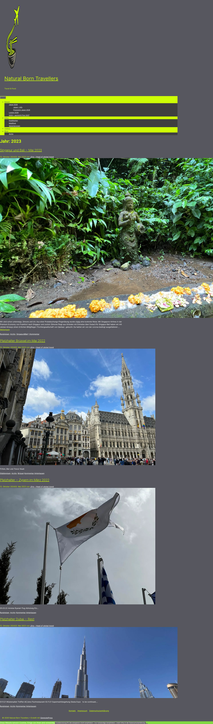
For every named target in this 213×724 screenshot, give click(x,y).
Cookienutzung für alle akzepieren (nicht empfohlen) (74, 723)
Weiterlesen (5, 330)
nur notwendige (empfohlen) (105, 723)
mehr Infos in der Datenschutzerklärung (131, 723)
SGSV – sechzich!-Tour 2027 (19, 115)
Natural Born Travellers (31, 78)
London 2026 (14, 113)
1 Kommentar (34, 334)
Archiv (11, 134)
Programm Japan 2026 (21, 110)
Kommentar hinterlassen (34, 473)
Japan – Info (17, 107)
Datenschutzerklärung (99, 711)
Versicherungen (14, 126)
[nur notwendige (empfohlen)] (147, 723)
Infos (6, 118)
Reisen (7, 102)
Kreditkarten (13, 120)
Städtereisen (5, 473)
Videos (7, 128)
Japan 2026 (13, 105)
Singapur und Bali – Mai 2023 (21, 150)
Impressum (82, 711)
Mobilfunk (12, 123)
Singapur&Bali (22, 334)
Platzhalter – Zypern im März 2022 (24, 480)
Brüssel (21, 473)
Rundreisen (4, 334)
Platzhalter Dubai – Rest (17, 619)
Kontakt (72, 711)
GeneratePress (46, 718)
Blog (6, 131)
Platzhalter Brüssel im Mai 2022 (22, 341)
